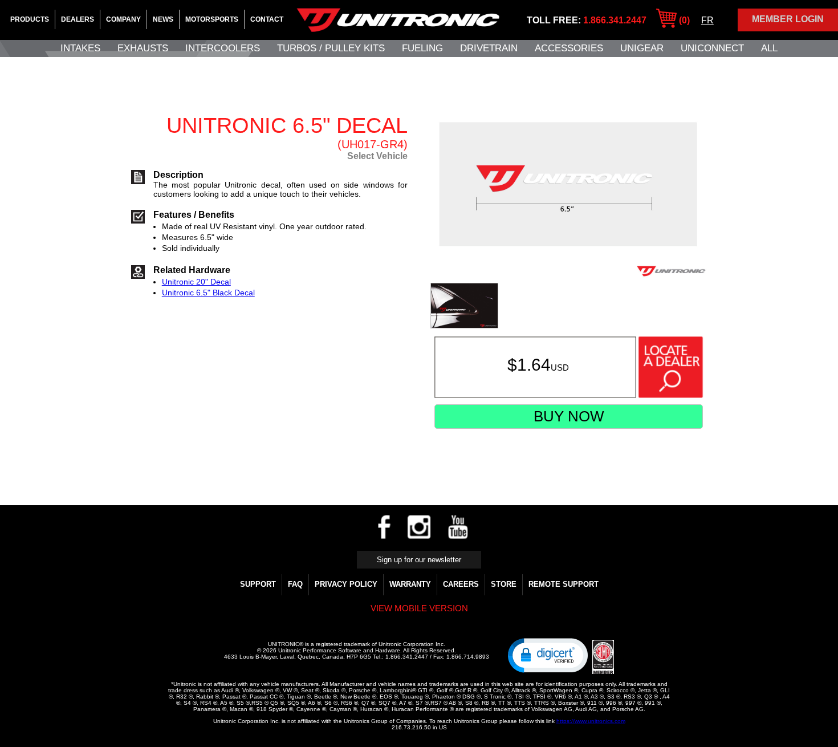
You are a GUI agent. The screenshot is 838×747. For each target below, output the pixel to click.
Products (29, 19)
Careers (461, 584)
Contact (266, 19)
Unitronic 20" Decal (196, 281)
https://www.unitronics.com (590, 721)
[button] (548, 654)
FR (707, 20)
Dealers (77, 19)
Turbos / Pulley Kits (331, 48)
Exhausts (142, 48)
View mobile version (419, 608)
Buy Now (569, 416)
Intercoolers (222, 48)
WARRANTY (410, 584)
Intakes (80, 48)
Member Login (788, 19)
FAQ (295, 584)
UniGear (642, 48)
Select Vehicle (377, 156)
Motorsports (211, 19)
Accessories (569, 48)
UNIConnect (712, 48)
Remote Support (563, 584)
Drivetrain (489, 48)
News (163, 19)
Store (503, 584)
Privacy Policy (346, 584)
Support (258, 584)
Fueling (422, 48)
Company (123, 19)
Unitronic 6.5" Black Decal (208, 292)
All (769, 48)
